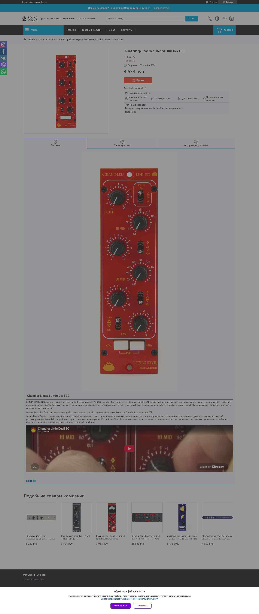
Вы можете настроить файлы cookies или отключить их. (128, 599)
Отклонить (143, 606)
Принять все (120, 606)
